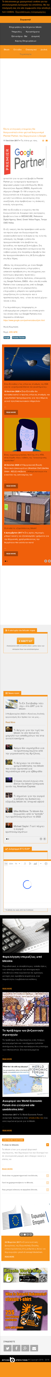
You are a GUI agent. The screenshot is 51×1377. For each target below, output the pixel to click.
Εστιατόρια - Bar (19, 36)
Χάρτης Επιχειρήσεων (25, 40)
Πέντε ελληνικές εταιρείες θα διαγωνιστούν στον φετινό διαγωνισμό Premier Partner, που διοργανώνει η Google (24, 132)
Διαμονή (35, 36)
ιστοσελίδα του (36, 1117)
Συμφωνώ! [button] (25, 19)
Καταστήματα (33, 31)
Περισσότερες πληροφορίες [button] (30, 11)
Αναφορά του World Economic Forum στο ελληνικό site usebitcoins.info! (22, 1105)
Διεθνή (44, 49)
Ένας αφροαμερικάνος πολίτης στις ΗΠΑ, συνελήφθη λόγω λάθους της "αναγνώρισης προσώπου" (25, 457)
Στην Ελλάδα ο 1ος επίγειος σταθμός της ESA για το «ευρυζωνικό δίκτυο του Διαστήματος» (26, 385)
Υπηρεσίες (17, 31)
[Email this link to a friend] (47, 140)
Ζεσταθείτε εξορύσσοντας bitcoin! (20, 528)
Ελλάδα (18, 49)
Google (7, 337)
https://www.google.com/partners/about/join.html (24, 320)
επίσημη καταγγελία (37, 471)
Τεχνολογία (25, 54)
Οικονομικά (31, 49)
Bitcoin (7, 49)
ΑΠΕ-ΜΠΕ (13, 332)
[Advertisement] (25, 92)
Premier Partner (19, 337)
